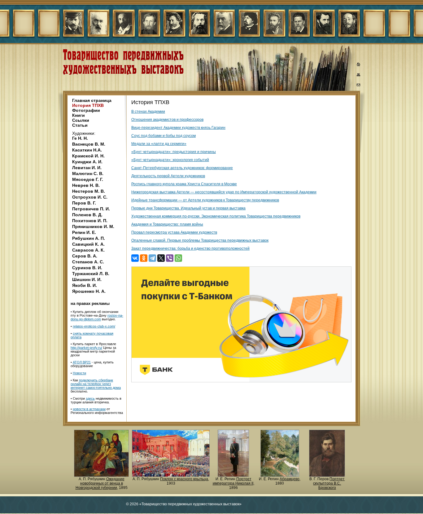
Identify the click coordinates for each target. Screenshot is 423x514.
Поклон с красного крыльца (184, 479)
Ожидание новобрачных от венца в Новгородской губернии (100, 483)
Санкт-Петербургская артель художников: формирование (182, 168)
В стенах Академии (148, 111)
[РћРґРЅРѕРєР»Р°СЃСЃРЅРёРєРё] (143, 258)
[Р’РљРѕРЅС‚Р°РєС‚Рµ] (135, 258)
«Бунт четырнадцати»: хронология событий (170, 160)
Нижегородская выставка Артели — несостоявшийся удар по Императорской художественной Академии (223, 192)
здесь (90, 398)
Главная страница (91, 100)
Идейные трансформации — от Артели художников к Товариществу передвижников (205, 200)
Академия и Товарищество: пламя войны (167, 224)
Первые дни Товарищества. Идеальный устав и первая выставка (188, 208)
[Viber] (169, 258)
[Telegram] (152, 258)
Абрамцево (289, 479)
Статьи (80, 125)
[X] (161, 258)
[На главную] (358, 65)
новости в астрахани (89, 409)
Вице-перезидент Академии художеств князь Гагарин (178, 127)
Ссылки (80, 120)
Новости (79, 373)
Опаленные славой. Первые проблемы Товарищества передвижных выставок (199, 240)
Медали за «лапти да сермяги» (158, 144)
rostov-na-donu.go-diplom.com (97, 317)
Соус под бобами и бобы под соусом (163, 136)
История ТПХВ (88, 105)
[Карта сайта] (358, 76)
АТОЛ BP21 (82, 362)
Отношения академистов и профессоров (167, 119)
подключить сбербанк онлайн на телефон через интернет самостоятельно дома (96, 383)
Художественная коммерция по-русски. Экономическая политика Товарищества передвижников (215, 216)
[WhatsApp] (178, 258)
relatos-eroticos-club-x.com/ (94, 326)
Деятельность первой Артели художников (168, 176)
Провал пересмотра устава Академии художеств (174, 232)
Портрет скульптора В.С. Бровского (329, 483)
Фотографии (86, 110)
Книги (78, 115)
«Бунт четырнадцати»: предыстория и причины (173, 152)
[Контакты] (358, 86)
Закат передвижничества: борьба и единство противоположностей (190, 248)
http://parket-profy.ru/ (86, 347)
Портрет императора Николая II (233, 481)
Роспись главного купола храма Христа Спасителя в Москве (184, 184)
